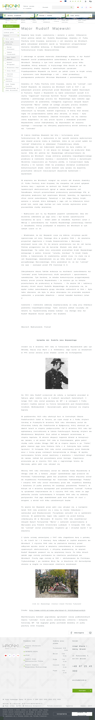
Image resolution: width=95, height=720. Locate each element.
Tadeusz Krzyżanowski (11, 53)
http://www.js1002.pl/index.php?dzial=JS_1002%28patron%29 (57, 610)
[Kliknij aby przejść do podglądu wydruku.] (90, 633)
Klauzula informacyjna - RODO (33, 647)
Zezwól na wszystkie (82, 714)
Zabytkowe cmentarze (9, 80)
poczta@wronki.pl (79, 680)
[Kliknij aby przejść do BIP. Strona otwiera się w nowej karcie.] (90, 7)
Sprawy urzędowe (14, 15)
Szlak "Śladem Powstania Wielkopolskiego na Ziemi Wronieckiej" (12, 87)
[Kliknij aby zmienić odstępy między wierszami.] (75, 2)
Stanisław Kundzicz (10, 75)
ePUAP (27, 655)
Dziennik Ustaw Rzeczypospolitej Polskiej (34, 660)
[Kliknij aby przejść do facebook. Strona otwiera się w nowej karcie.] (82, 7)
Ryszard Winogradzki (11, 63)
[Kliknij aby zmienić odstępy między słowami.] (78, 2)
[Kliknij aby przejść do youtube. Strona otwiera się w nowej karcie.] (78, 7)
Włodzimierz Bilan (13, 67)
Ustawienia (62, 714)
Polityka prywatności (54, 706)
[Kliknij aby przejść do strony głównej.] (11, 7)
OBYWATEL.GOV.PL (31, 651)
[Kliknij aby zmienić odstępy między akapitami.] (80, 2)
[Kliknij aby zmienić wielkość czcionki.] (71, 2)
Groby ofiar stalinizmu (13, 21)
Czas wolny (75, 15)
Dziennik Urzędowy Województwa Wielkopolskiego (36, 666)
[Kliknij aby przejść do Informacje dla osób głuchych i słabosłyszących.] (90, 1)
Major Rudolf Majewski (11, 58)
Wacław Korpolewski (10, 48)
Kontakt (45, 7)
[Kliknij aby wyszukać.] (71, 7)
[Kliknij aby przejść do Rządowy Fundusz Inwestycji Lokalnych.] (61, 1)
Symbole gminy (9, 32)
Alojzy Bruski (11, 70)
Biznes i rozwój (46, 15)
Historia (6, 35)
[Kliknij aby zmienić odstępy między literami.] (73, 2)
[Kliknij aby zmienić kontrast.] (85, 1)
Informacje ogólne (10, 29)
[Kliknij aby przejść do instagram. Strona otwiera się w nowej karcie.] (86, 7)
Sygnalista (69, 706)
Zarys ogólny (10, 38)
